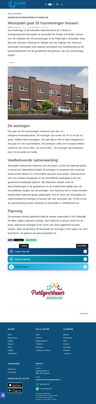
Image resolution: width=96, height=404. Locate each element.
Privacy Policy (47, 399)
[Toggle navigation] (57, 4)
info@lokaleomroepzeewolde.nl (48, 380)
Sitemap (54, 399)
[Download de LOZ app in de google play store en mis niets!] (15, 390)
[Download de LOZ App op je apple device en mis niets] (15, 385)
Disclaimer (39, 399)
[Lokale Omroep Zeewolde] (17, 4)
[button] (42, 341)
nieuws (11, 62)
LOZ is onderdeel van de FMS (44, 397)
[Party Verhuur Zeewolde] (48, 294)
